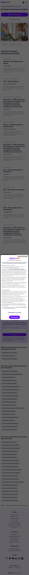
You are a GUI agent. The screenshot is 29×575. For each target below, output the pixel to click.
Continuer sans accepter (22, 256)
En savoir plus (10, 302)
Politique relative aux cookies (9, 308)
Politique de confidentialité (21, 307)
